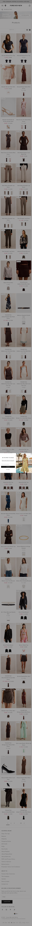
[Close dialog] (31, 453)
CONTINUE (8, 466)
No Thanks (8, 469)
